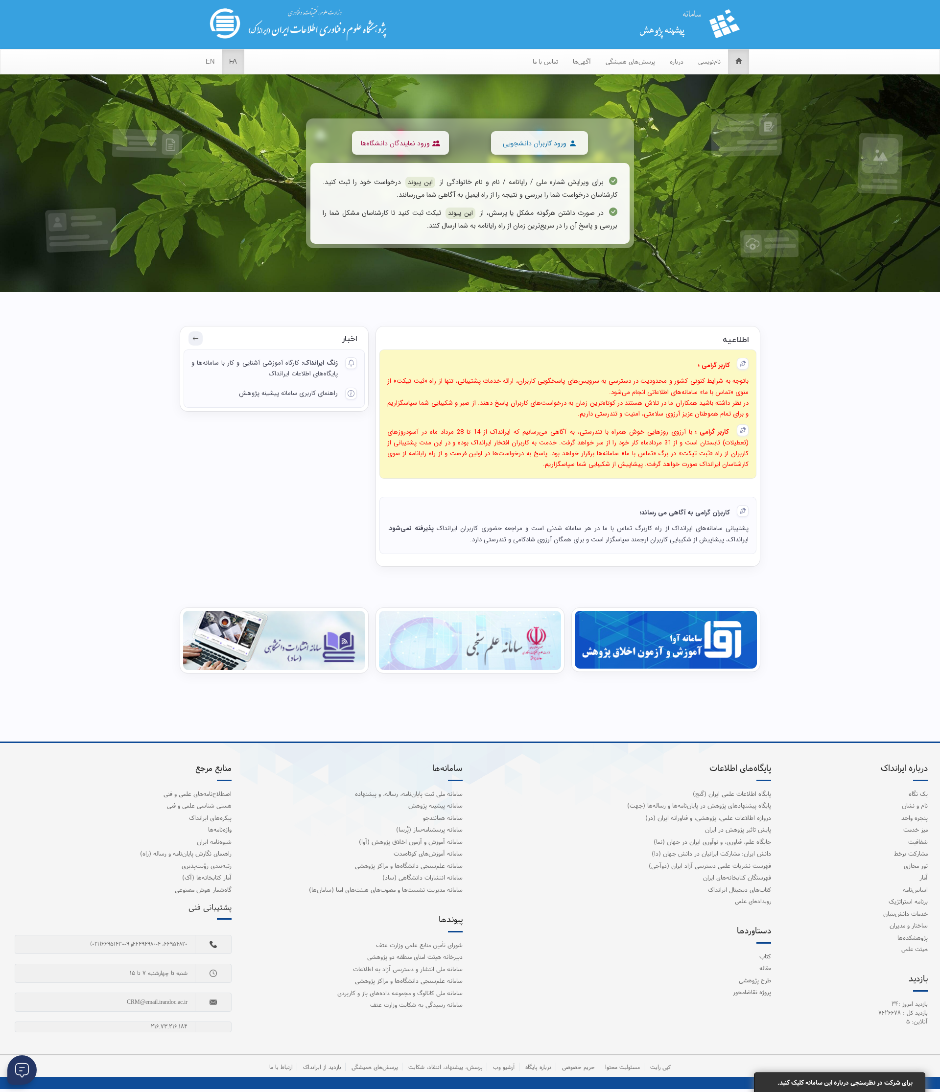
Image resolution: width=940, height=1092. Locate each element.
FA (233, 61)
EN (210, 61)
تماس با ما (545, 61)
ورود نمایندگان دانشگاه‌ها (395, 143)
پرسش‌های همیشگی (630, 61)
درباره (676, 61)
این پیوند (420, 182)
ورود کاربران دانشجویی (534, 143)
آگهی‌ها (582, 61)
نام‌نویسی (709, 61)
